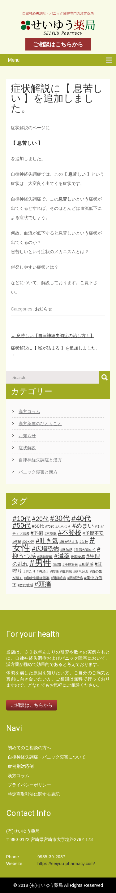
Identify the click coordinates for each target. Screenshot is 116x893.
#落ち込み (81, 571)
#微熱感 (66, 550)
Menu (13, 60)
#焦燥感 (78, 556)
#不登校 (69, 532)
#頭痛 (42, 583)
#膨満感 (66, 571)
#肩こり (30, 571)
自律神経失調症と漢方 (40, 459)
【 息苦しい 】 (27, 143)
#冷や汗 (28, 541)
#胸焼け (43, 571)
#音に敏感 (25, 585)
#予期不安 (93, 533)
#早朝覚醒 (45, 557)
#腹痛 (54, 571)
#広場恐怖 (45, 548)
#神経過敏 (70, 564)
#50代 (21, 525)
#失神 (83, 541)
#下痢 (37, 533)
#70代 (49, 526)
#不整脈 (51, 533)
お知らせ (43, 308)
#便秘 (16, 541)
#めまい (83, 525)
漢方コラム (29, 411)
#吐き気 (47, 540)
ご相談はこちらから (58, 44)
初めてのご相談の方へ (29, 747)
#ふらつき (63, 526)
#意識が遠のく (85, 550)
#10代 (21, 518)
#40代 (81, 518)
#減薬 (62, 555)
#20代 (40, 518)
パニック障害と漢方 (38, 471)
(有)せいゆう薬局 (46, 885)
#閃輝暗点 (58, 578)
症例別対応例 (21, 766)
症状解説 (27, 447)
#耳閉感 (86, 564)
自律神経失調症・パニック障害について (47, 756)
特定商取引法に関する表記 (34, 794)
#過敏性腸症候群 (36, 578)
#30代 (60, 518)
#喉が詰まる (68, 541)
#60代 (38, 526)
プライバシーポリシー (29, 784)
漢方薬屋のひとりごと (40, 423)
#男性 (40, 563)
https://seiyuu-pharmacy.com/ (66, 863)
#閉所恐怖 (75, 578)
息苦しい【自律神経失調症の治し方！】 (52, 335)
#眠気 (57, 564)
